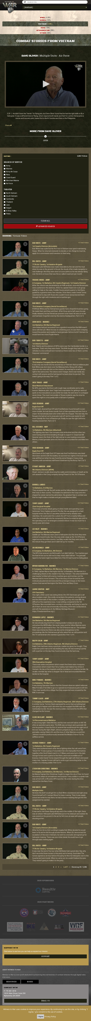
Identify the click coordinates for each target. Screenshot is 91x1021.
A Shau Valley (11, 211)
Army (8, 166)
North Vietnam (11, 193)
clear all (45, 221)
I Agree (40, 1016)
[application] (45, 84)
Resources (11, 982)
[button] (45, 84)
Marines (9, 169)
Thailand (9, 202)
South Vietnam (11, 196)
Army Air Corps (12, 172)
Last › (66, 867)
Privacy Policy (50, 1016)
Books (30, 982)
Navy (8, 175)
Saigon (8, 208)
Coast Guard (10, 177)
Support (45, 956)
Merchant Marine (12, 180)
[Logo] (78, 67)
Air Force (9, 183)
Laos (8, 205)
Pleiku (8, 214)
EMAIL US (45, 1001)
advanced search (46, 226)
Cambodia (10, 199)
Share (7, 125)
